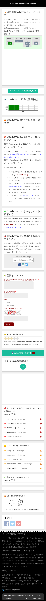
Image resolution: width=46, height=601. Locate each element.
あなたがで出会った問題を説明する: (21, 280)
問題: (6, 300)
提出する (9, 324)
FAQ (27, 598)
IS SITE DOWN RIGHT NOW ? (23, 3)
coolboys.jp (30, 91)
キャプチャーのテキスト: (13, 308)
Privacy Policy (36, 598)
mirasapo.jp (11, 419)
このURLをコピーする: (23, 257)
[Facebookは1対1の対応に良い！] (19, 264)
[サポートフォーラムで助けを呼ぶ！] (23, 264)
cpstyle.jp (10, 450)
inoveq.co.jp (11, 428)
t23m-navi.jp (12, 468)
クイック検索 (8, 224)
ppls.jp (9, 459)
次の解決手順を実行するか (19, 154)
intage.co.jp (11, 432)
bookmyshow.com (14, 464)
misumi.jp (10, 436)
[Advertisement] (24, 67)
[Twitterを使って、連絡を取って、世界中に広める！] (26, 264)
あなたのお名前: (10, 292)
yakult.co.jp (11, 455)
